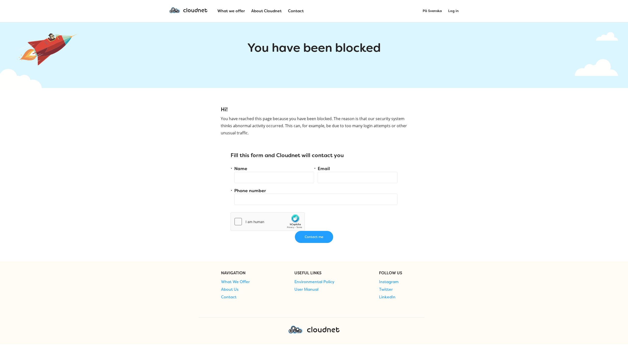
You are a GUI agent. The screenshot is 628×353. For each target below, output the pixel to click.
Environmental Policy (314, 282)
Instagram (389, 282)
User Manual (306, 289)
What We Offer (235, 282)
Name (240, 169)
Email (324, 169)
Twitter (386, 289)
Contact (228, 297)
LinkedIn (387, 297)
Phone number (250, 191)
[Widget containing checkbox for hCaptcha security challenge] (268, 221)
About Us (229, 289)
